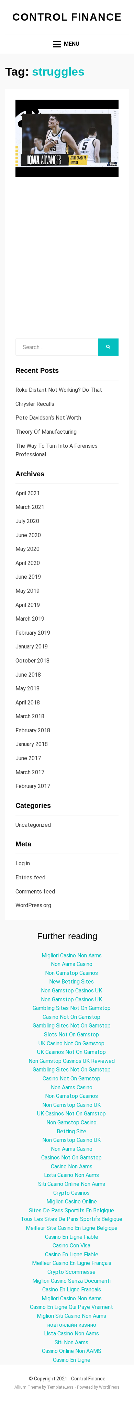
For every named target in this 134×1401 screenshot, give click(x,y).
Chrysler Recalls (34, 404)
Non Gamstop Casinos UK (71, 990)
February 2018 (32, 730)
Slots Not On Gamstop (71, 1034)
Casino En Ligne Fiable (71, 1237)
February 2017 (32, 786)
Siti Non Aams (71, 1342)
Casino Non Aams (71, 1166)
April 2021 (27, 493)
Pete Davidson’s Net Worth (48, 417)
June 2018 (28, 674)
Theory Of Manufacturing (46, 432)
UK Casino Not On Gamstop (71, 1043)
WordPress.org (33, 905)
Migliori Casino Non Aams (72, 955)
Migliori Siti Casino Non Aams (71, 1316)
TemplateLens (60, 1387)
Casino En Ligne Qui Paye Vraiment (71, 1307)
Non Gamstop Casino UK (71, 1105)
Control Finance (67, 17)
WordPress (109, 1387)
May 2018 (27, 688)
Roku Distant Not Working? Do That (58, 390)
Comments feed (35, 891)
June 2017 (28, 758)
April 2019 (27, 605)
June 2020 (28, 535)
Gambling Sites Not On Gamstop (72, 1008)
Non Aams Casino (71, 964)
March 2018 (29, 716)
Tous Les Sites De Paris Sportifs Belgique (71, 1219)
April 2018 (27, 702)
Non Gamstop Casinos (71, 973)
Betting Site (71, 1131)
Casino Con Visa (71, 1245)
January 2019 (31, 646)
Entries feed (30, 877)
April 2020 (27, 563)
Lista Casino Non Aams (71, 1175)
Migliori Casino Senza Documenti (71, 1281)
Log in (22, 863)
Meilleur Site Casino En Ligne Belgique (72, 1228)
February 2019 (32, 633)
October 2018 (32, 660)
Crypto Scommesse (71, 1272)
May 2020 (27, 549)
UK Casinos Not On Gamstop (71, 1052)
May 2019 (27, 591)
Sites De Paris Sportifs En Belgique (71, 1210)
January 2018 (31, 744)
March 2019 (29, 618)
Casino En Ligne (71, 1360)
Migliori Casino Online (71, 1201)
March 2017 (29, 772)
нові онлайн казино (71, 1325)
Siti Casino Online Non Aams (71, 1184)
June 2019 (28, 577)
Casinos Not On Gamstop (71, 1157)
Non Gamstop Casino (71, 1122)
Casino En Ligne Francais (71, 1289)
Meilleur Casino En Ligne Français (71, 1263)
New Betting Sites (71, 981)
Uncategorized (33, 825)
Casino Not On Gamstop (71, 1017)
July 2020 (27, 521)
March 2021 (29, 507)
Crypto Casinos (71, 1193)
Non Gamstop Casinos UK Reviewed (72, 1061)
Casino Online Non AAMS (71, 1351)
